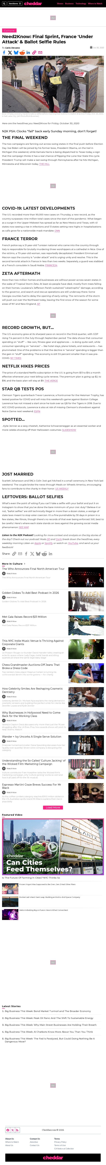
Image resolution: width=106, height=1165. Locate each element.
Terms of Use (60, 1145)
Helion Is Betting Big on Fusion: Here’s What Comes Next (43, 910)
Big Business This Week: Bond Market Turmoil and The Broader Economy (48, 1011)
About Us (9, 1145)
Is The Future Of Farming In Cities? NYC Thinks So (31, 877)
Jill (48, 539)
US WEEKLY (62, 488)
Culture (9, 30)
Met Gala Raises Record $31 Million (24, 616)
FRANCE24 (51, 265)
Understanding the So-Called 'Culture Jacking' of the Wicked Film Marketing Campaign (34, 762)
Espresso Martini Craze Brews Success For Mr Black (31, 786)
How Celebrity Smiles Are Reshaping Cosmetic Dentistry (32, 690)
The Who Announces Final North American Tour (33, 568)
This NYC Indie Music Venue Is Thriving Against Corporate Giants (33, 642)
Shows (60, 3)
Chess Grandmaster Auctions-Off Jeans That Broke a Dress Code (31, 666)
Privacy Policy (60, 1142)
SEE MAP (24, 527)
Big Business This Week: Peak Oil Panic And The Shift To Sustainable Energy (49, 1018)
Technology (81, 3)
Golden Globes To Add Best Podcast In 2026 (30, 592)
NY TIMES (15, 358)
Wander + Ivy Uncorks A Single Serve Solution (31, 736)
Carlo (59, 539)
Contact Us (34, 1145)
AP (38, 304)
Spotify (48, 543)
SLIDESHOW (69, 429)
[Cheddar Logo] (33, 3)
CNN (57, 230)
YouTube (73, 543)
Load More (53, 807)
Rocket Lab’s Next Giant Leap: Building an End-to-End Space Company (49, 897)
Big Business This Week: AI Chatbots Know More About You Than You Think (49, 1031)
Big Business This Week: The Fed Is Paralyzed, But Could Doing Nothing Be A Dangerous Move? (50, 1040)
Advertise (34, 1142)
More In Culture (12, 563)
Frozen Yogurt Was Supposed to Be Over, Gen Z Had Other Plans (47, 884)
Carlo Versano (12, 47)
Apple (37, 543)
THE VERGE (51, 380)
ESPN (37, 411)
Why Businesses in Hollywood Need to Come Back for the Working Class (31, 714)
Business (69, 3)
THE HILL (44, 164)
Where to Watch (95, 3)
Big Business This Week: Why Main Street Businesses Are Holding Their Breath (51, 1024)
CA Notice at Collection (64, 1149)
